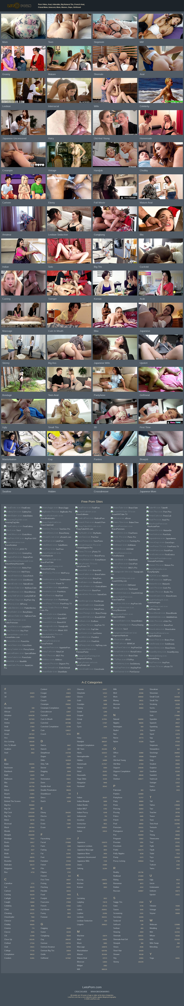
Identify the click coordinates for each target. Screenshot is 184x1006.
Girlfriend (44, 958)
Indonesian (81, 816)
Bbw (6, 786)
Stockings (154, 753)
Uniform (153, 891)
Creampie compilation (50, 708)
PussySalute (29, 649)
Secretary (117, 917)
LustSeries (97, 633)
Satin (115, 906)
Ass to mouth (10, 745)
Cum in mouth (46, 719)
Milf (78, 969)
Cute (43, 730)
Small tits (154, 700)
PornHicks (61, 592)
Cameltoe (8, 883)
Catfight (7, 898)
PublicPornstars (11, 623)
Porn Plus (167, 512)
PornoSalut (26, 657)
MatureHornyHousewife (14, 564)
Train (152, 861)
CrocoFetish (28, 576)
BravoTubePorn (118, 600)
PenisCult (167, 516)
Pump (115, 857)
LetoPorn (59, 541)
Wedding (153, 928)
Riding (115, 880)
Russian (116, 891)
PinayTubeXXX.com (84, 529)
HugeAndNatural (154, 636)
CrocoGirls (61, 614)
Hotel (79, 771)
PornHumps (63, 600)
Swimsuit (153, 779)
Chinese (7, 921)
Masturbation (82, 951)
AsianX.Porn (100, 522)
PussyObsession (119, 610)
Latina (79, 910)
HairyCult (60, 652)
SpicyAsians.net (83, 665)
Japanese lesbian (84, 846)
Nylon (115, 741)
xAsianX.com (65, 537)
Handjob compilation (85, 745)
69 (5, 693)
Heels (79, 753)
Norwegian (117, 727)
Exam (43, 827)
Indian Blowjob (83, 801)
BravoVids (97, 570)
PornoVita (25, 641)
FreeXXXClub (137, 593)
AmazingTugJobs (12, 522)
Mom (115, 697)
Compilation (9, 954)
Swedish (153, 775)
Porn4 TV (60, 584)
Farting (43, 850)
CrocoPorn (133, 564)
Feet (42, 857)
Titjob (152, 850)
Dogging (44, 771)
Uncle (152, 883)
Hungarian (81, 783)
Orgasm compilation (121, 771)
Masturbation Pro (48, 637)
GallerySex (26, 512)
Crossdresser (46, 712)
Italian (79, 831)
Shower (116, 954)
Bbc (6, 783)
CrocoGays (169, 542)
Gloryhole (81, 693)
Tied (151, 842)
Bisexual (8, 824)
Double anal (46, 786)
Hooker (80, 768)
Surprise (153, 768)
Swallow (153, 771)
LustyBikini (26, 627)
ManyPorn (97, 578)
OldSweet (132, 585)
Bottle (6, 846)
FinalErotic (26, 508)
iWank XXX (63, 630)
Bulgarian (8, 868)
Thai (151, 831)
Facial (43, 842)
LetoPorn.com (20, 6)
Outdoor (116, 779)
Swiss (152, 786)
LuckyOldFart (30, 596)
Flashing (44, 887)
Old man (116, 764)
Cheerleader (9, 917)
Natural (116, 719)
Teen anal (154, 824)
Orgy (115, 775)
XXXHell (129, 549)
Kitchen (80, 883)
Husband (80, 786)
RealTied (59, 596)
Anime (7, 723)
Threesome (154, 839)
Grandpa (80, 704)
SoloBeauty (170, 644)
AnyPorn (165, 663)
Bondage (8, 839)
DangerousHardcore (120, 636)
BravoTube (133, 508)
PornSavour (134, 672)
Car (5, 887)
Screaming (117, 913)
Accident (8, 708)
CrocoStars (27, 645)
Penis (115, 805)
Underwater (154, 887)
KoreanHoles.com (12, 637)
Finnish (44, 876)
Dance (43, 745)
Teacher (153, 812)
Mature (80, 954)
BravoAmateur (11, 545)
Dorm (43, 783)
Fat (42, 854)
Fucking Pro (135, 541)
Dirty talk (45, 764)
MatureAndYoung (48, 569)
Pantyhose (117, 798)
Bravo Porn (169, 640)
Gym (79, 723)
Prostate (116, 842)
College (7, 951)
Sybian (152, 790)
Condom (7, 958)
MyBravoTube (31, 588)
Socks (152, 708)
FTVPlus (130, 660)
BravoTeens (170, 648)
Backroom (8, 768)
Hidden (80, 760)
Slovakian (154, 689)
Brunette (7, 861)
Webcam (153, 924)
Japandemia (171, 538)
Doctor (43, 768)
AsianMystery (173, 652)
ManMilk (23, 661)
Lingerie (80, 924)
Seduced (117, 921)
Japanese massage (85, 850)
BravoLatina (170, 629)
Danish (43, 749)
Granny (80, 708)
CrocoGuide (99, 605)
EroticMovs (27, 534)
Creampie (45, 704)
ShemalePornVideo (155, 561)
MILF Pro (60, 656)
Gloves (80, 697)
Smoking (153, 704)
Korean (80, 887)
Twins (152, 868)
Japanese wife (83, 861)
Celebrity (8, 906)
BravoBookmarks (48, 518)
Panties (116, 794)
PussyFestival (46, 644)
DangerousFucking (84, 659)
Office (115, 753)
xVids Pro (167, 621)
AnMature (132, 545)
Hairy (79, 738)
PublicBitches (30, 608)
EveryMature (100, 560)
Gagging (44, 928)
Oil (114, 756)
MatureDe (167, 530)
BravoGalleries (82, 514)
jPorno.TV (96, 552)
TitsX (18, 530)
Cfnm (6, 910)
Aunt (6, 753)
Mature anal (82, 958)
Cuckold (44, 715)
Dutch (43, 801)
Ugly (151, 880)
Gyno (79, 727)
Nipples (116, 723)
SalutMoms (63, 545)
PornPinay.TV (66, 604)
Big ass (7, 805)
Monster (116, 704)
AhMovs (58, 660)
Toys (152, 857)
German (44, 943)
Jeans (79, 865)
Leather (80, 913)
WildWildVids (171, 617)
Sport (152, 734)
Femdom (44, 861)
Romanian (117, 883)
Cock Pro (167, 588)
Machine (80, 936)
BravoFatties (100, 574)
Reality (116, 872)
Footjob (44, 898)
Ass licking (9, 741)
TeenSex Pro (64, 529)
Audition (7, 749)
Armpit (7, 730)
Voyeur (152, 913)
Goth (79, 700)
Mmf (115, 693)
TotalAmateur (65, 580)
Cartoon (7, 891)
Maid (79, 939)
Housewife (81, 775)
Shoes (116, 947)
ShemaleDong (153, 659)
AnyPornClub (136, 648)
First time (45, 880)
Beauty (7, 798)
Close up (8, 939)
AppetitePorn (64, 648)
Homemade (82, 764)
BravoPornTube (47, 562)
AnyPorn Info (136, 604)
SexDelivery (135, 664)
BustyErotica (136, 652)
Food (43, 895)
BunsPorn (96, 590)
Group (79, 719)
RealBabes (97, 582)
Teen (152, 820)
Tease (152, 816)
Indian (79, 798)
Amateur (7, 715)
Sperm (152, 730)
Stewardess (154, 749)
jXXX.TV (23, 549)
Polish (115, 820)
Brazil (6, 850)
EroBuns (94, 621)
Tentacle (153, 827)
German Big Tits (47, 951)
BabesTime (134, 522)
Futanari (44, 917)
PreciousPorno (82, 652)
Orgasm (116, 768)
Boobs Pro (168, 592)
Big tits (7, 816)
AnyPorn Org (29, 600)
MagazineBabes (118, 617)
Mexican (80, 962)
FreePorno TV (173, 547)
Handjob (80, 741)
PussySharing (137, 625)
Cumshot (44, 723)
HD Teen (80, 749)
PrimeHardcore (47, 556)
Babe (6, 764)
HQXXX (165, 576)
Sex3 (125, 629)
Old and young (119, 760)
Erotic (43, 824)
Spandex (153, 719)
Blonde (7, 831)
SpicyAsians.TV (83, 566)
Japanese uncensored (86, 857)
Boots (6, 842)
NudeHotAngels (153, 603)
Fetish (43, 865)
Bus (6, 872)
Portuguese (118, 831)
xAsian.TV (168, 667)
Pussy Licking (119, 861)
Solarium (153, 712)
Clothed (7, 943)
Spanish (153, 723)
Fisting (43, 883)
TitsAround (133, 589)
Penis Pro (132, 537)
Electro (44, 816)
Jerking (80, 868)
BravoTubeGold (47, 525)
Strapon (153, 756)
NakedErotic (28, 584)
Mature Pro (169, 565)
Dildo (43, 760)
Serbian (116, 928)
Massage (81, 947)
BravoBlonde (171, 613)
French (43, 906)
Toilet (152, 854)
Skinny (116, 962)
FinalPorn (96, 508)
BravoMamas (30, 592)
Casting (7, 895)
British (7, 857)
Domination (45, 779)
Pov (115, 835)
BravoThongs (101, 613)
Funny (43, 913)
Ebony (43, 812)
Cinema (7, 928)
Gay (42, 939)
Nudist (116, 730)
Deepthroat (45, 753)
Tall (151, 801)
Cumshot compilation (50, 727)
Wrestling (153, 947)
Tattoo (152, 805)
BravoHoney (64, 533)
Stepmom (154, 745)
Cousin (43, 700)
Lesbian (80, 917)
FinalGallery (28, 526)
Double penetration (48, 790)
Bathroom (8, 779)
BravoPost (168, 625)
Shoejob (116, 943)
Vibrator (153, 906)
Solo (151, 715)
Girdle (43, 954)
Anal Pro (165, 520)
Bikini (6, 820)
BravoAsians (171, 596)
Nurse (115, 738)
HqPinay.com (101, 645)
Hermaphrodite (83, 756)
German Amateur (48, 947)
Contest (44, 689)
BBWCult (131, 644)
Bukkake (8, 865)
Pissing (116, 812)
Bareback (8, 771)
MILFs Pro (132, 568)
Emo (43, 820)
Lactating (81, 898)
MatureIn (166, 584)
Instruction (81, 824)
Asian (6, 734)
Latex (79, 906)
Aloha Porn (26, 568)
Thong (152, 835)
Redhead (117, 876)
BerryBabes (28, 612)
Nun (115, 734)
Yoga (152, 958)
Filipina (44, 872)
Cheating (8, 913)
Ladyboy (80, 902)
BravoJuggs (64, 508)
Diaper (43, 756)
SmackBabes (136, 621)
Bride (6, 854)
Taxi (151, 809)
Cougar (44, 693)
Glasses (80, 689)
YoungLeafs (63, 626)
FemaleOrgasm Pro (84, 548)
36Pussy (23, 604)
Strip (152, 760)
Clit (5, 936)
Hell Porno (25, 572)
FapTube (94, 629)
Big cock (8, 812)
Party (115, 801)
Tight (152, 846)
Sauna (116, 910)
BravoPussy (100, 556)
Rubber (116, 887)
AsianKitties (63, 588)
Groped (80, 715)
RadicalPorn (99, 518)
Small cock (154, 697)
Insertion (80, 820)
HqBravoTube (30, 616)
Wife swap (154, 943)
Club (6, 947)
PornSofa (167, 534)
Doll (42, 775)
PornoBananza (118, 556)
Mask (79, 943)
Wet (151, 932)
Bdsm (6, 790)
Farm (43, 846)
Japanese (81, 842)
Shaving (116, 932)
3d (5, 697)
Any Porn (24, 631)
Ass (6, 738)
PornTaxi (94, 537)
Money (116, 700)
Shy (115, 958)
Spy (151, 738)
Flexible (44, 891)
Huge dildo (81, 779)
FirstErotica (170, 555)
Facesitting (45, 839)
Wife (151, 939)
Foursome (45, 902)
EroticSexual (64, 668)
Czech (43, 734)
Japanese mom (83, 854)
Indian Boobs (82, 805)
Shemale (117, 936)
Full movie (45, 910)
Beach (7, 794)
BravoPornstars (118, 529)
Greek (79, 712)
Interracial (81, 827)
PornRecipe (99, 601)
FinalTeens (133, 533)
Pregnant (117, 839)
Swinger (153, 783)
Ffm (42, 868)
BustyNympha (153, 572)
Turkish (153, 865)
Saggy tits (117, 902)
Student (153, 764)
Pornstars (117, 827)
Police (115, 816)
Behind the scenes (12, 801)
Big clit (7, 809)
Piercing (116, 809)
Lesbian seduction (84, 921)
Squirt (152, 741)
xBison (128, 518)
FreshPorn (168, 551)
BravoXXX (61, 622)
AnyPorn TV (99, 625)
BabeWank (133, 560)
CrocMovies (28, 580)
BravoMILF (62, 618)
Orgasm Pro (64, 664)
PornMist (95, 637)
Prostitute (117, 846)
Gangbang (45, 936)
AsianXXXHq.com (119, 581)
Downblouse (46, 794)
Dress (43, 798)
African (7, 712)
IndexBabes (28, 516)
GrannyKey (27, 553)
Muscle (116, 708)
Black (6, 827)
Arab (6, 727)
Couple (43, 697)
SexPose (60, 549)
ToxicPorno (98, 541)
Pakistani (117, 790)
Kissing (80, 880)
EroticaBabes (101, 586)
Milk (115, 689)
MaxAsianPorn (153, 526)
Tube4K (164, 508)
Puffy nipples (118, 854)
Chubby (7, 924)
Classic (7, 932)
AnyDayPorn (136, 668)
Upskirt (153, 895)
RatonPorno (99, 609)
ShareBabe (62, 672)
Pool (115, 824)
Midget (80, 966)
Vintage (153, 910)
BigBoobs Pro (66, 512)
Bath (6, 775)
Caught (7, 902)
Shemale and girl (120, 939)
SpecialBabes (30, 653)
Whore (152, 936)
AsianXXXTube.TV (120, 514)
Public (115, 850)
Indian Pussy (82, 812)
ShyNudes (97, 533)
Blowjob (7, 835)
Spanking (153, 727)
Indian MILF (82, 809)
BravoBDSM (100, 617)
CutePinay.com (153, 609)
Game (43, 932)
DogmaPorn (28, 557)
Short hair (117, 951)
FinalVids (95, 641)
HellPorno (167, 580)
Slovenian (154, 693)
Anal (6, 719)
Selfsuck (117, 924)
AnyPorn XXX (30, 538)
